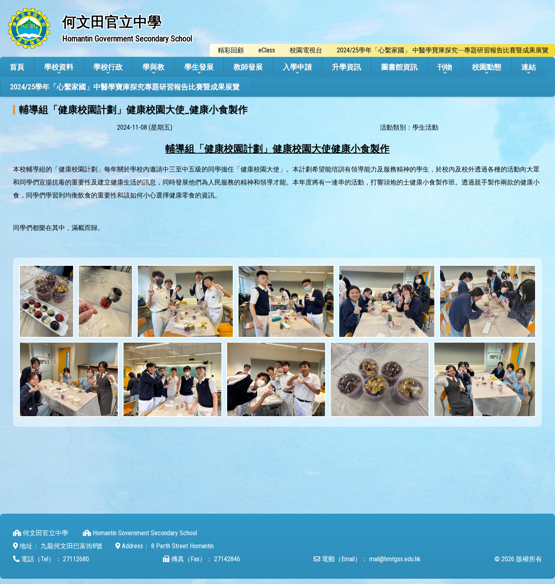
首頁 (17, 67)
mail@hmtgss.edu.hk (395, 559)
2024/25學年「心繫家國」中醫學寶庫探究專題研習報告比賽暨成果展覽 (125, 86)
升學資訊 (346, 67)
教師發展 (248, 67)
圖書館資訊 (399, 67)
